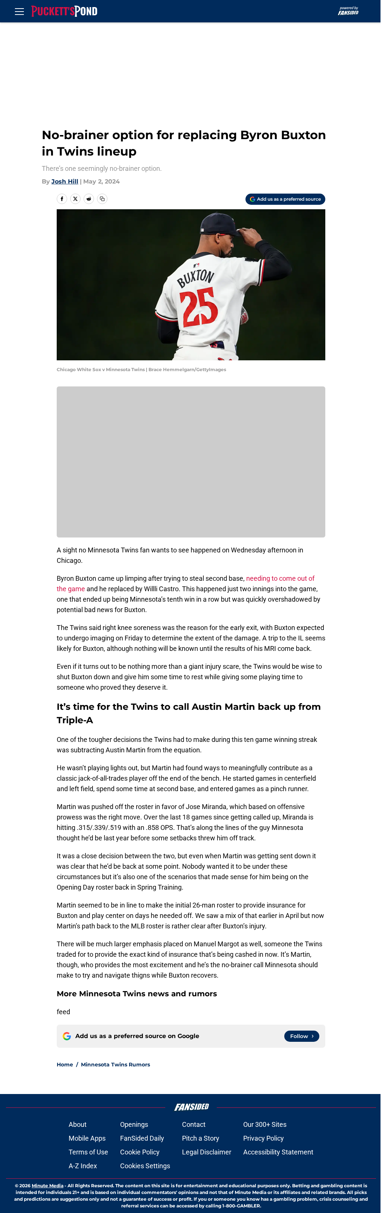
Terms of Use (88, 1152)
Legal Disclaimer (206, 1152)
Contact (194, 1124)
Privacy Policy (263, 1138)
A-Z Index (83, 1166)
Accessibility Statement (278, 1152)
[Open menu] (19, 11)
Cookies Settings (145, 1166)
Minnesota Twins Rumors (115, 1064)
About (78, 1124)
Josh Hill (64, 181)
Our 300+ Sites (264, 1124)
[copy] (102, 199)
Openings (134, 1124)
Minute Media (47, 1185)
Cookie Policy (140, 1152)
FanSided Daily (142, 1138)
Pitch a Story (200, 1138)
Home (65, 1064)
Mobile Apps (87, 1138)
